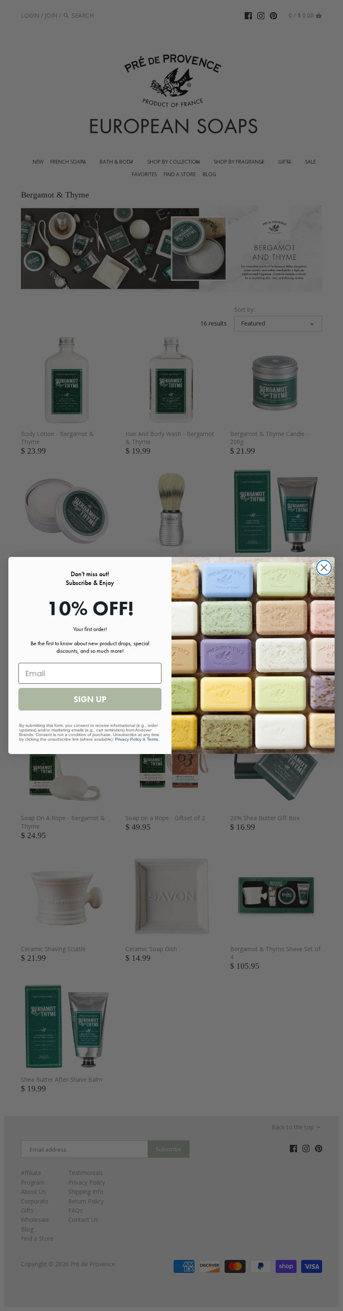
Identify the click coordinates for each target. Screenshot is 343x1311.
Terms (152, 739)
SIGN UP (90, 699)
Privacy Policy (128, 739)
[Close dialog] (324, 567)
